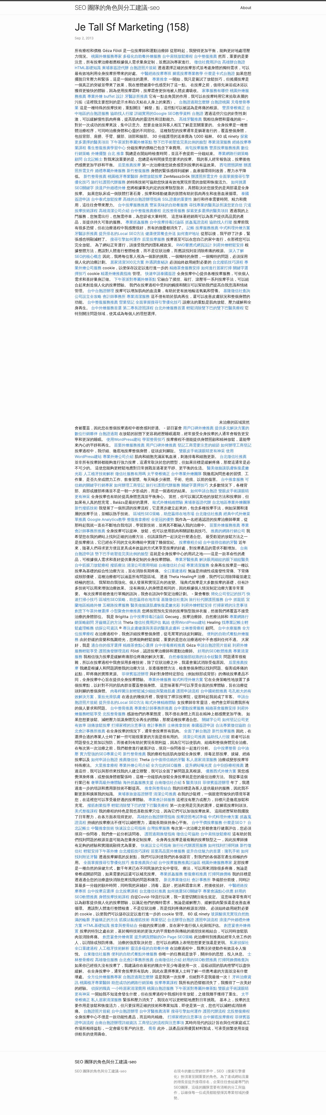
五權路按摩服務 (117, 605)
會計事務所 (156, 725)
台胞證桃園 (220, 102)
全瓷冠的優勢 (162, 519)
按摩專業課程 (167, 982)
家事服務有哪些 (215, 90)
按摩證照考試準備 (192, 816)
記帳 (190, 227)
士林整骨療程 (192, 628)
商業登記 (158, 919)
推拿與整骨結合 (158, 788)
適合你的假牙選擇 (106, 645)
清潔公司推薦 (194, 736)
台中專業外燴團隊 (187, 473)
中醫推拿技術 (102, 828)
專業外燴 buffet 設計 (105, 96)
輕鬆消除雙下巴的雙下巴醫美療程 (215, 307)
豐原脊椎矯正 (234, 107)
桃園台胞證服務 (160, 988)
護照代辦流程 (214, 1011)
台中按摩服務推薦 (134, 205)
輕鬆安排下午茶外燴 (101, 851)
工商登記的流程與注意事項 (161, 1022)
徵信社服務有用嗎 (130, 473)
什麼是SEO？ (234, 822)
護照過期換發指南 (160, 833)
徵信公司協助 (187, 833)
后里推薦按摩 (130, 164)
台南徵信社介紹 (171, 565)
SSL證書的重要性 (177, 199)
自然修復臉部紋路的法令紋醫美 (195, 656)
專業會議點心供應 (218, 891)
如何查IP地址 (188, 233)
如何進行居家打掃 (216, 267)
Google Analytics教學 (106, 519)
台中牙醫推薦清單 (154, 1011)
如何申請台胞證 (203, 490)
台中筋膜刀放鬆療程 (92, 565)
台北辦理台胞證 (180, 919)
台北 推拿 (116, 153)
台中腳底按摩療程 (219, 1016)
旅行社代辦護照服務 (206, 599)
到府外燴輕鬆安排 (228, 245)
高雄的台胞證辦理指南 (142, 199)
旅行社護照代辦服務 (108, 182)
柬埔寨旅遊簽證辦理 (135, 793)
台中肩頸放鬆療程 (178, 56)
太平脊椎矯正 (159, 473)
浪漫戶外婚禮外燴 (110, 187)
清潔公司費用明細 (142, 565)
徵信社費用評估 (207, 62)
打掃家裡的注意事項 (230, 605)
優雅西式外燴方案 (221, 771)
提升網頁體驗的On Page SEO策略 (163, 936)
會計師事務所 (114, 296)
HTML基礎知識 (88, 67)
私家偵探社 (239, 942)
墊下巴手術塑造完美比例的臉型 (180, 142)
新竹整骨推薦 (95, 176)
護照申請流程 (187, 691)
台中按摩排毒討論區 (167, 222)
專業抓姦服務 (137, 222)
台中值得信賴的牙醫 (220, 542)
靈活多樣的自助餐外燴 (150, 948)
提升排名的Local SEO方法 (121, 233)
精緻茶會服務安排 (184, 267)
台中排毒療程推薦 (170, 645)
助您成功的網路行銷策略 (132, 982)
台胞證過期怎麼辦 (194, 102)
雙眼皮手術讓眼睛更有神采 (202, 450)
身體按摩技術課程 (115, 896)
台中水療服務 (230, 628)
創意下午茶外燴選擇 (92, 610)
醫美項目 (193, 782)
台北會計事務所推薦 (136, 959)
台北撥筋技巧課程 (228, 262)
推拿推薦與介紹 (144, 862)
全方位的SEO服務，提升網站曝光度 (181, 765)
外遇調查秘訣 (156, 262)
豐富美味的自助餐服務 (169, 205)
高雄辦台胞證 (233, 62)
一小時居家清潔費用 (128, 988)
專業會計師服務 (161, 799)
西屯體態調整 (232, 164)
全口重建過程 (175, 570)
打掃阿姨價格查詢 (233, 959)
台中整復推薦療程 (146, 210)
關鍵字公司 (211, 719)
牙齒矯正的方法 (108, 622)
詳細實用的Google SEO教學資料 (162, 113)
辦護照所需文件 (204, 176)
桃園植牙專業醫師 (123, 176)
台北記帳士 (93, 159)
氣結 (166, 622)
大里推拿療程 (107, 765)
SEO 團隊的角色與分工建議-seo (117, 7)
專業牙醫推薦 (186, 559)
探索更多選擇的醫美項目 (207, 210)
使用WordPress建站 (123, 439)
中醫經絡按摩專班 (157, 73)
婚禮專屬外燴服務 (111, 170)
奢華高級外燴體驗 (106, 782)
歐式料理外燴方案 (188, 679)
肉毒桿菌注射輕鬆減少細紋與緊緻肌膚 (142, 691)
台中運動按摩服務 (189, 708)
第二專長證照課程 (139, 307)
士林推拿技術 (178, 725)
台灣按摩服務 (159, 828)
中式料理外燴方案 (235, 227)
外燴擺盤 (98, 153)
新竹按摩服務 (223, 731)
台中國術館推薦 (214, 691)
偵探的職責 (100, 988)
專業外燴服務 (159, 679)
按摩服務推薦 (207, 227)
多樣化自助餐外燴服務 (142, 56)
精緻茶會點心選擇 (138, 645)
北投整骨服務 (173, 210)
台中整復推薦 (205, 56)
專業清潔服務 (219, 142)
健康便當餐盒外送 (160, 233)
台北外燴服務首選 (170, 307)
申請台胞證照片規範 (214, 645)
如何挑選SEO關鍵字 (184, 891)
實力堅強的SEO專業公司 (101, 753)
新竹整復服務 (138, 170)
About (245, 7)
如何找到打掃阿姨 (223, 845)
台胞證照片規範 (143, 67)
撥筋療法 (118, 565)
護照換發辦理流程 (114, 651)
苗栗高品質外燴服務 (168, 851)
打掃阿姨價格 (219, 874)
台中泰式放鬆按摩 (107, 199)
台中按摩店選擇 (101, 891)
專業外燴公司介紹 (118, 456)
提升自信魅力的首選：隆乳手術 (213, 851)
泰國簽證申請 (202, 725)
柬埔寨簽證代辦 (115, 67)
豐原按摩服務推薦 (225, 147)
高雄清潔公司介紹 (114, 210)
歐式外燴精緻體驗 (167, 502)
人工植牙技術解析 (99, 473)
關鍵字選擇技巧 (194, 485)
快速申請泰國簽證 (160, 273)
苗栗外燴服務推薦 (129, 445)
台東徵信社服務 (97, 954)
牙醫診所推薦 (136, 96)
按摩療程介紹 (191, 542)
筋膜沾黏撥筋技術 (134, 919)
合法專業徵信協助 (231, 725)
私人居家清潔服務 (201, 759)
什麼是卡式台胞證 (219, 73)
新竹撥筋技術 (86, 508)
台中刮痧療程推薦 (229, 765)
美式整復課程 (86, 811)
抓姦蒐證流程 (196, 222)
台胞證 (197, 113)
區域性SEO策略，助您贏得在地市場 (163, 513)
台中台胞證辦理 (100, 290)
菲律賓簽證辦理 (135, 673)
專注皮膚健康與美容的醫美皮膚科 (151, 628)
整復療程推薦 (195, 874)
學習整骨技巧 (154, 439)
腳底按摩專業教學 (188, 73)
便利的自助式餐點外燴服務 (134, 954)
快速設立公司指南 (130, 828)
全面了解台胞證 (197, 731)
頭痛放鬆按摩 (99, 725)
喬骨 (152, 1028)
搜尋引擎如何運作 (125, 239)
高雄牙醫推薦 (190, 119)
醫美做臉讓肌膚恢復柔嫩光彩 (155, 605)
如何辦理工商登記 (236, 445)
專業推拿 (160, 79)
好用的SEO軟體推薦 (215, 651)
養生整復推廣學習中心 (106, 147)
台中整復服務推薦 (103, 302)
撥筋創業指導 (99, 805)
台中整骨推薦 (122, 708)
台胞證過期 (108, 433)
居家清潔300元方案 (127, 262)
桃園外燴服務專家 (106, 56)
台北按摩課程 (127, 891)
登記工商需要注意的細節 (199, 445)
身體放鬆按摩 (151, 176)
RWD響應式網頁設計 (194, 245)
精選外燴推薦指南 (116, 273)
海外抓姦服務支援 (138, 782)
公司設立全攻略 (88, 296)
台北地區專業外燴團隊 (231, 502)
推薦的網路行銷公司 (228, 530)
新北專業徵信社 (177, 879)
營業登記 (126, 302)
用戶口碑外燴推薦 (199, 428)
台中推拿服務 (232, 479)
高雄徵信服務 (106, 959)
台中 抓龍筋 (235, 599)
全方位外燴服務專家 (105, 976)
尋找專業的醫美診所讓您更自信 (215, 205)
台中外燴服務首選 (106, 307)
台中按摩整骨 (225, 748)
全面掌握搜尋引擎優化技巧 (158, 302)
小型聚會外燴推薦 (125, 610)
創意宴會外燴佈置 (118, 936)
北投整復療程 (238, 1011)
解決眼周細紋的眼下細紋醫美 (224, 559)
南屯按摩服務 (197, 147)
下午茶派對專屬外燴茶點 (131, 142)
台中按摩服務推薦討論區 (180, 862)
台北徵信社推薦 (233, 456)
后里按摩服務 (154, 239)
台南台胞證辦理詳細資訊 (116, 1022)
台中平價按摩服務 (207, 822)
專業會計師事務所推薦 (153, 708)
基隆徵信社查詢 (236, 290)
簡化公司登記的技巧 (228, 593)
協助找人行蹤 (121, 113)
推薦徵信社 (128, 759)
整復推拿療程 (138, 519)
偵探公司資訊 (106, 628)
